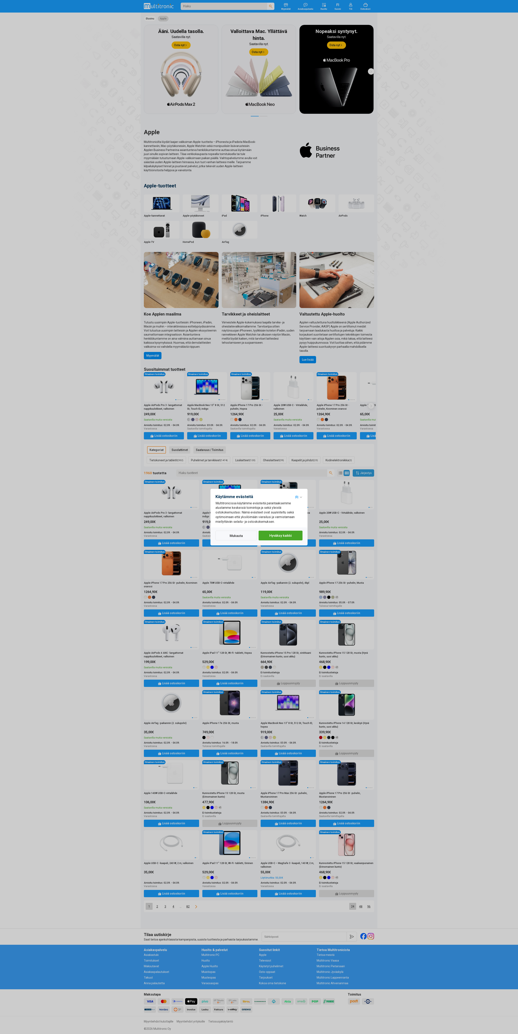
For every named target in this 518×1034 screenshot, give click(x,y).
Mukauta (236, 536)
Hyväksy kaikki (280, 535)
